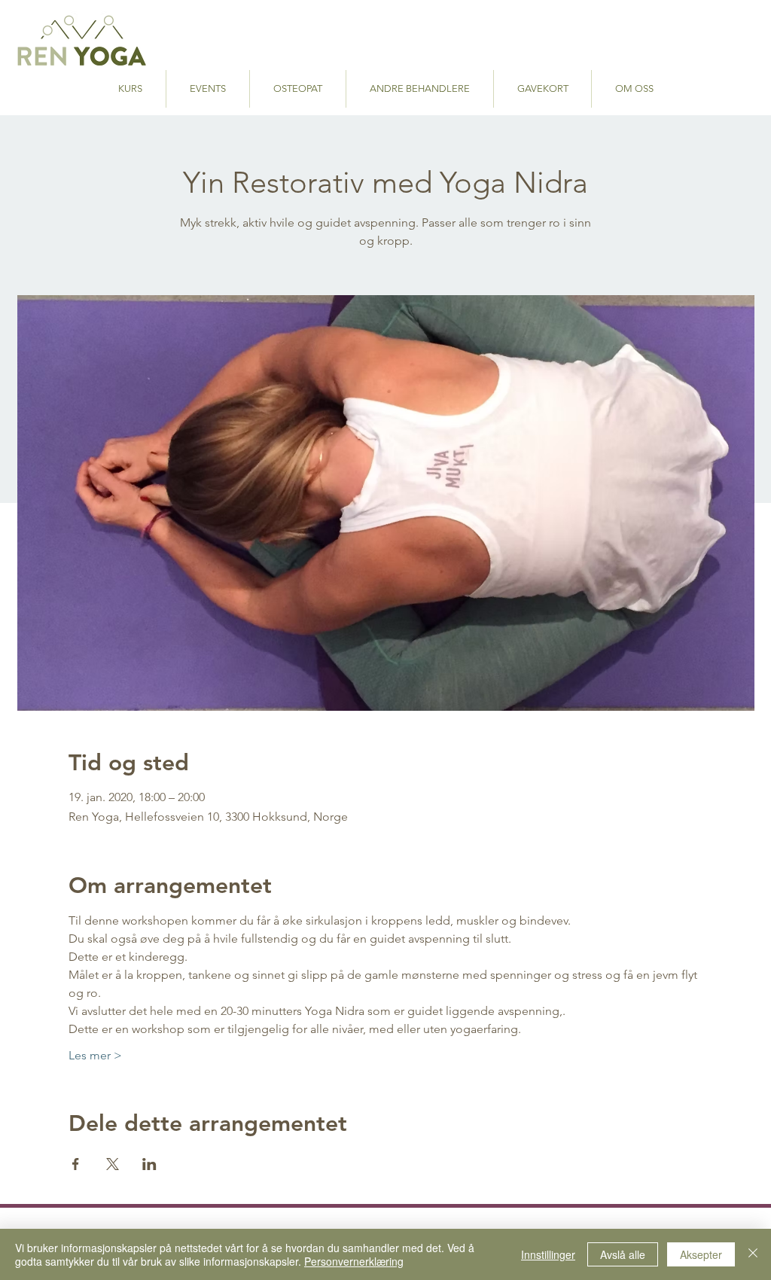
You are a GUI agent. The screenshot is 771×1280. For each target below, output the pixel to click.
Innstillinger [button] (548, 1254)
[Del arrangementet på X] (112, 1164)
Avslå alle (622, 1254)
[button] (419, 89)
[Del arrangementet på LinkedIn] (149, 1164)
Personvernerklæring (354, 1261)
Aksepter (701, 1254)
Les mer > (95, 1055)
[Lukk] (753, 1254)
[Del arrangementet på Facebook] (76, 1164)
